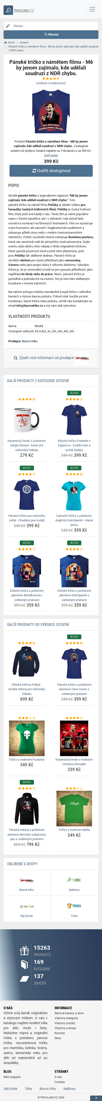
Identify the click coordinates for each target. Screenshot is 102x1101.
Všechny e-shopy (65, 1028)
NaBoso (69, 1089)
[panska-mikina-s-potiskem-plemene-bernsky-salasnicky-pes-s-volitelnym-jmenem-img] (26, 808)
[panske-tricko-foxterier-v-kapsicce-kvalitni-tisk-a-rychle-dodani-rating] (74, 399)
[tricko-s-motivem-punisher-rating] (26, 718)
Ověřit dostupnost (54, 170)
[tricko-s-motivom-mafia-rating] (74, 788)
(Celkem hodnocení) (51, 83)
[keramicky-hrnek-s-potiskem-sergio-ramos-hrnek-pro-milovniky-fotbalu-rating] (26, 399)
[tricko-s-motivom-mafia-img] (74, 808)
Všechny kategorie (66, 1018)
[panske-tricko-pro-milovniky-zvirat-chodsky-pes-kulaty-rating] (26, 474)
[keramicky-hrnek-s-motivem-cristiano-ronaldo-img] (74, 738)
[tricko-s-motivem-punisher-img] (26, 738)
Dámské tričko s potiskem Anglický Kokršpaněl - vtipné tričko (74, 520)
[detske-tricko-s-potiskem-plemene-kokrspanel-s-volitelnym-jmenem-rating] (74, 549)
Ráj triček (10, 1089)
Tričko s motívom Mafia (74, 830)
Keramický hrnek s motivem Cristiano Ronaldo (74, 762)
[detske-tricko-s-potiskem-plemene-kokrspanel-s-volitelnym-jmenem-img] (74, 569)
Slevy (58, 1038)
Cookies (60, 1082)
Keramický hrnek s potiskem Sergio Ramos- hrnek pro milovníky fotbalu (27, 445)
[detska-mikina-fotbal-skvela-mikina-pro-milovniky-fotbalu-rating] (26, 643)
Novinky (60, 1033)
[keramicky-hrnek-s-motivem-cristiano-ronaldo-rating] (74, 718)
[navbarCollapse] (92, 9)
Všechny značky (65, 1023)
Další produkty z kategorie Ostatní (38, 381)
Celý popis (51, 155)
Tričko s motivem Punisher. (27, 759)
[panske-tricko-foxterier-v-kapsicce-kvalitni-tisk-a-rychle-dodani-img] (74, 419)
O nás (58, 1077)
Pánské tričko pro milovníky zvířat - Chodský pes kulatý (26, 518)
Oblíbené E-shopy (22, 864)
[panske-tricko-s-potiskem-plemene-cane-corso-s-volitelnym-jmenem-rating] (74, 643)
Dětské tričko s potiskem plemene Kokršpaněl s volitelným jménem (74, 595)
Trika (28, 1089)
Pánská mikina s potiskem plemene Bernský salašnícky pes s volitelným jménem (27, 834)
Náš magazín (12, 1077)
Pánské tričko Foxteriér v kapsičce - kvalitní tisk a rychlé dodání (74, 445)
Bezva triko (29, 341)
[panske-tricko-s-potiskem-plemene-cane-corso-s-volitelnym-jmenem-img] (74, 663)
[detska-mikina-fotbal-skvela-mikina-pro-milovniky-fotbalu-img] (26, 663)
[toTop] (96, 1098)
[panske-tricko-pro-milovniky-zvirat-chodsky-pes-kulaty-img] (26, 494)
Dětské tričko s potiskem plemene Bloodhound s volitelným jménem (27, 595)
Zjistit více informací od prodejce (46, 358)
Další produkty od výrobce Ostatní (38, 624)
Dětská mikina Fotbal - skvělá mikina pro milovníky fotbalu (26, 689)
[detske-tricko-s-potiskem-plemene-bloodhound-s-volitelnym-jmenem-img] (26, 569)
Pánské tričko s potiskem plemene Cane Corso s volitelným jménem (74, 689)
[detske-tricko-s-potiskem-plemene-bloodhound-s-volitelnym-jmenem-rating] (26, 549)
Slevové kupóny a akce (69, 1013)
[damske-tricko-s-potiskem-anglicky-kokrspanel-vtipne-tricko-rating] (74, 474)
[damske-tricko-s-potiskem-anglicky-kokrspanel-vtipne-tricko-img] (74, 494)
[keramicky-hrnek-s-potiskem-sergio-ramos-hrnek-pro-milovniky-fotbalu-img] (26, 419)
